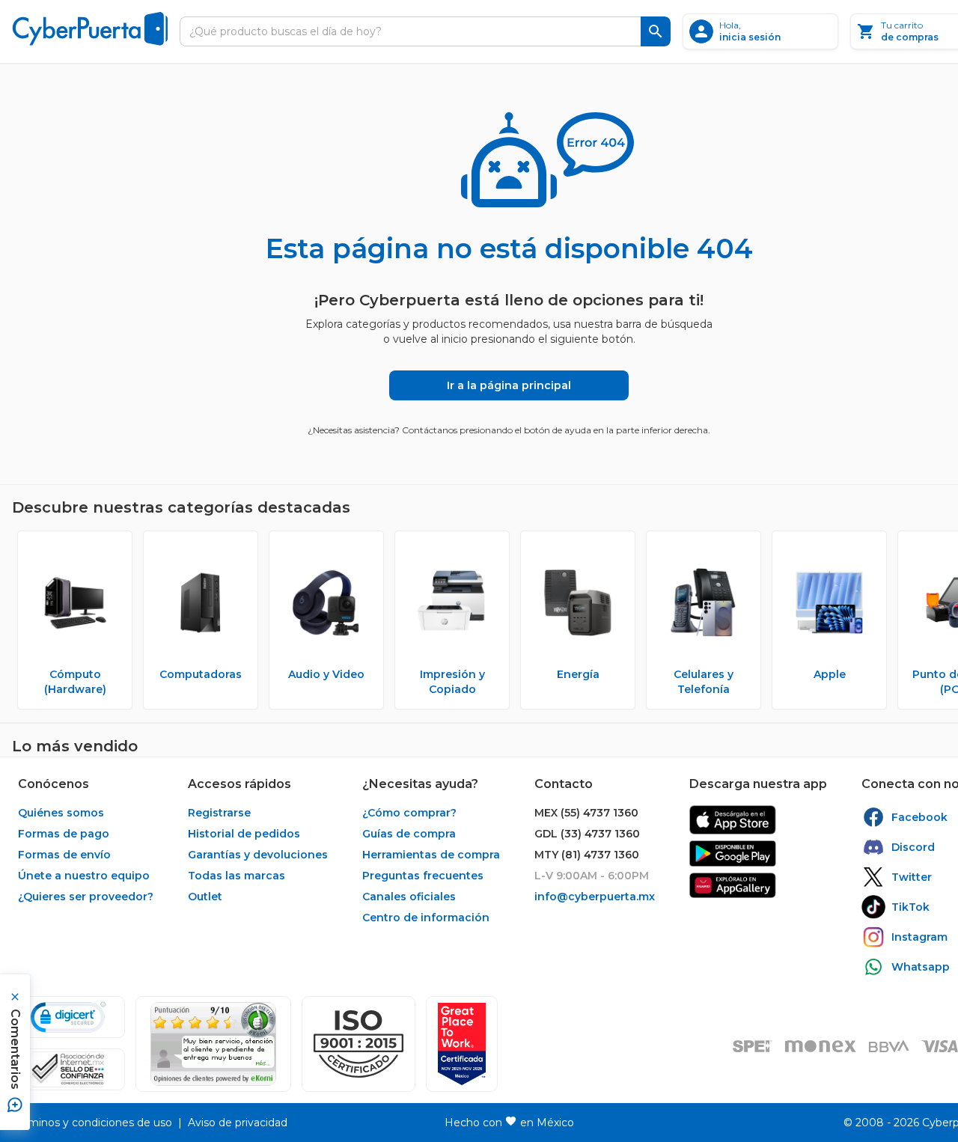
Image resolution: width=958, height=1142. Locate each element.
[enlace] (732, 819)
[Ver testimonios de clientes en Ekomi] (213, 1044)
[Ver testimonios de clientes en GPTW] (462, 1044)
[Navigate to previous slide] (23, 620)
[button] (358, 1044)
